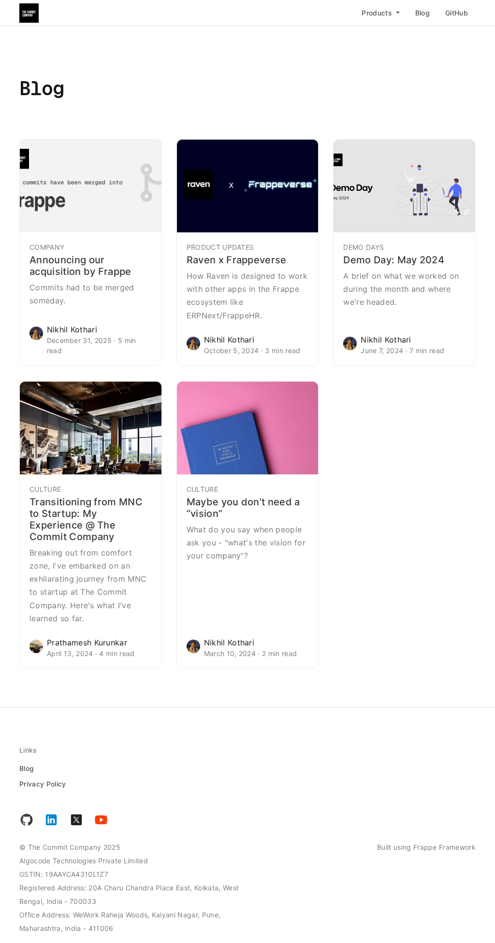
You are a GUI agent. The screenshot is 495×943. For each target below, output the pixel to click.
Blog (422, 13)
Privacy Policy (42, 784)
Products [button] (378, 13)
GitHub (456, 13)
